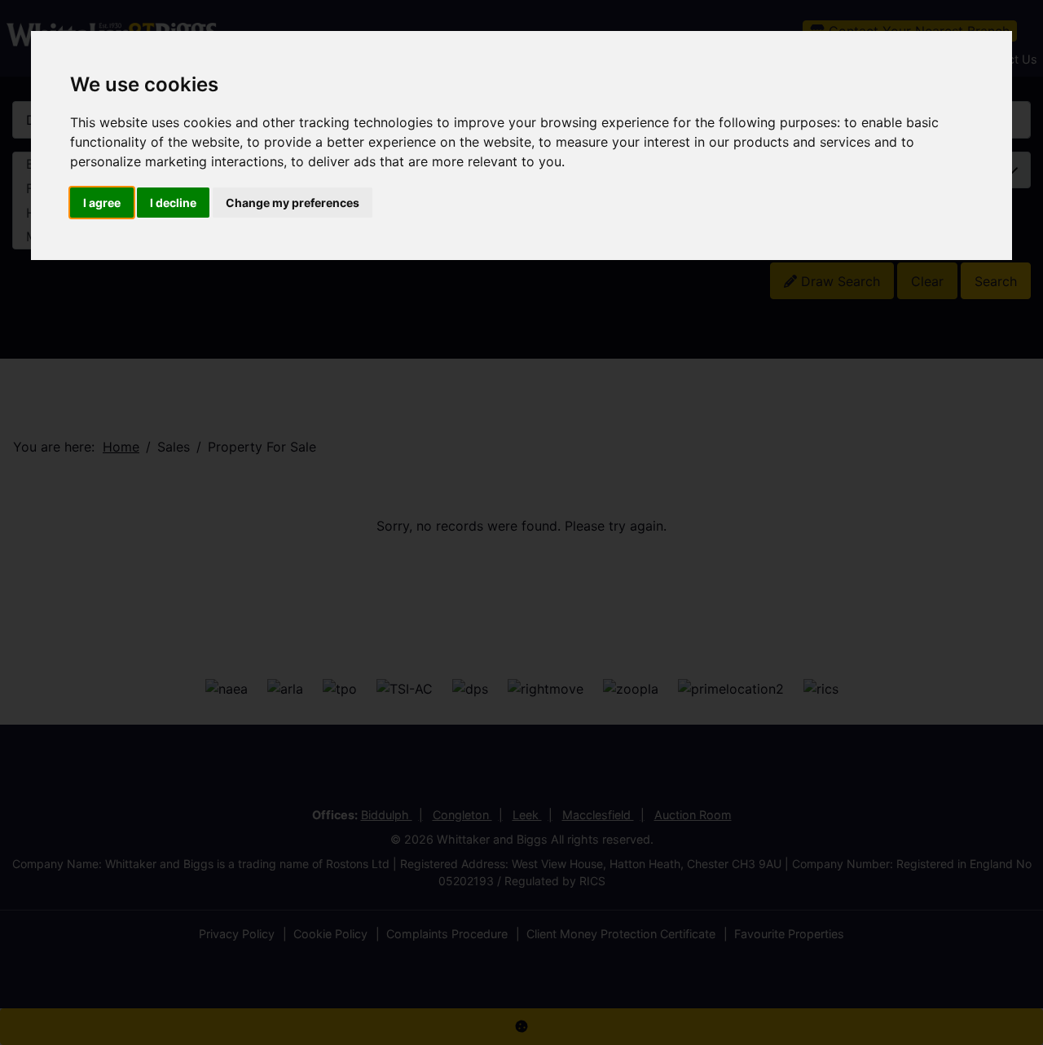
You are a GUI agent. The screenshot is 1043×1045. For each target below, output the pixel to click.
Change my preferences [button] (292, 202)
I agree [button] (102, 202)
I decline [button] (173, 202)
